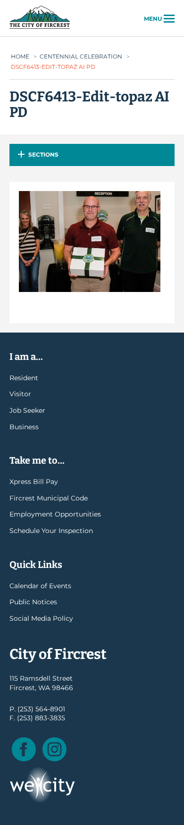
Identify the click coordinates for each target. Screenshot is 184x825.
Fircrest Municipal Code (48, 498)
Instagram (54, 749)
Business (24, 427)
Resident (23, 378)
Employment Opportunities (55, 514)
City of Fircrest (39, 28)
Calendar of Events (40, 586)
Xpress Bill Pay (33, 481)
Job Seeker (27, 410)
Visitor (20, 394)
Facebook (24, 749)
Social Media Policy (41, 618)
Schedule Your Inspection (51, 530)
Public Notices (33, 602)
